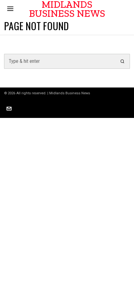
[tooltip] (9, 109)
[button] (122, 61)
